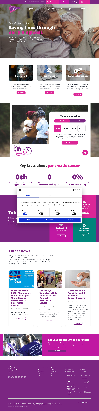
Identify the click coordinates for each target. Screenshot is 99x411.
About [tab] (71, 195)
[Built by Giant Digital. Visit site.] (86, 402)
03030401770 (71, 386)
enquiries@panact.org (73, 384)
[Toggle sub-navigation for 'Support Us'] (57, 9)
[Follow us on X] (25, 377)
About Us (82, 9)
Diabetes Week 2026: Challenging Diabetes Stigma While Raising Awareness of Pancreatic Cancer (21, 298)
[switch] (39, 213)
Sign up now (57, 350)
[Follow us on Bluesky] (22, 377)
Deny (28, 219)
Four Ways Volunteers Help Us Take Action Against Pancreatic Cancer (48, 296)
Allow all (70, 219)
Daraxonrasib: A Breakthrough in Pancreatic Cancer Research (77, 294)
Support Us (51, 9)
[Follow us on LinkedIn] (12, 377)
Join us (61, 236)
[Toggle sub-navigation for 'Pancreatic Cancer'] (44, 9)
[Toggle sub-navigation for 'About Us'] (88, 9)
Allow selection (49, 219)
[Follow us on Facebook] (9, 377)
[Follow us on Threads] (19, 377)
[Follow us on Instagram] (16, 377)
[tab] (62, 120)
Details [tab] (49, 195)
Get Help (70, 9)
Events (63, 9)
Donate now (69, 143)
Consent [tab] (28, 195)
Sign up (84, 235)
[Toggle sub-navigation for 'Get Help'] (76, 9)
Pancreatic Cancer (33, 9)
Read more (21, 92)
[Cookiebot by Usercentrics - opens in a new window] (74, 190)
